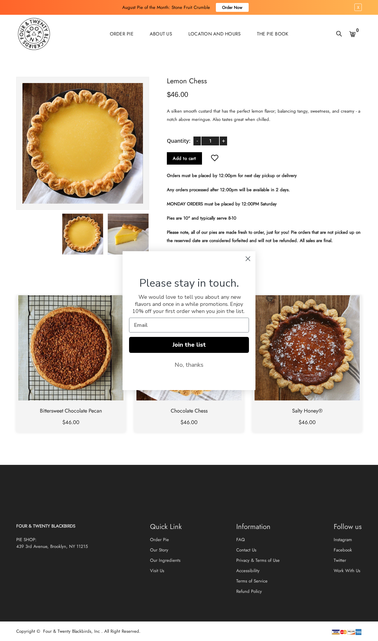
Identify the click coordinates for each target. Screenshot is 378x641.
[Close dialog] (248, 259)
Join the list (189, 345)
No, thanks (189, 365)
